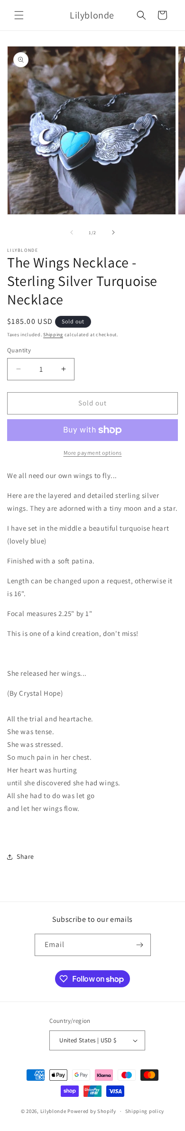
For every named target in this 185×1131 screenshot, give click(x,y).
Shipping (53, 334)
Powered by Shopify (91, 1111)
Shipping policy (145, 1111)
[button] (19, 15)
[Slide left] (71, 232)
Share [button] (25, 856)
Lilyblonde (53, 1111)
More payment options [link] (93, 452)
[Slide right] (113, 232)
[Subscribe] (140, 945)
